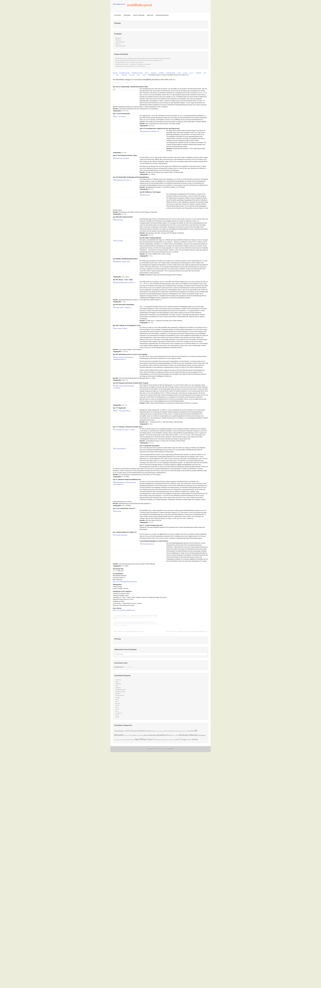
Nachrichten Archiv (118, 667)
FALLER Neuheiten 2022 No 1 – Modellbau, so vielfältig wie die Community (133, 64)
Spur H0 (185, 73)
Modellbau (161, 73)
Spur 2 (151, 623)
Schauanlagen (138, 623)
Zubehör (195, 739)
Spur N (179, 73)
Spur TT (192, 73)
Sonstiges (117, 697)
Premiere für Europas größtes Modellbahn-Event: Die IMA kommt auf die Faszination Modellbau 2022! (138, 60)
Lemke (134, 735)
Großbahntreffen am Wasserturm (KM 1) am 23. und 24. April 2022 (130, 66)
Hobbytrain (126, 735)
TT (122, 625)
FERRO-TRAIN (167, 731)
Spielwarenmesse (117, 739)
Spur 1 (117, 74)
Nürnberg (174, 735)
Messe (146, 73)
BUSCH (128, 731)
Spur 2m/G (132, 74)
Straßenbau (163, 739)
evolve (149, 748)
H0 (139, 622)
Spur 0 (138, 74)
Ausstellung (153, 73)
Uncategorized (118, 713)
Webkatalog (127, 15)
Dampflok (135, 731)
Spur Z (155, 617)
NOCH (170, 735)
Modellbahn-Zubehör (125, 73)
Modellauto (198, 73)
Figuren (173, 731)
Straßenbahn (158, 739)
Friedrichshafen (184, 731)
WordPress (170, 748)
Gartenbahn (124, 74)
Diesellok (141, 731)
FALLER (152, 731)
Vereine (144, 74)
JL (131, 82)
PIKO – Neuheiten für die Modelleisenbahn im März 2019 (129, 631)
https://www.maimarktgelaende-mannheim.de (125, 581)
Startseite (115, 73)
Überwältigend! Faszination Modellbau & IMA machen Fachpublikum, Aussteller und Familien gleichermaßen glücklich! (142, 58)
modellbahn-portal (139, 5)
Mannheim (148, 622)
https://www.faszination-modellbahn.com (124, 610)
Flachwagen (178, 731)
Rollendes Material (170, 73)
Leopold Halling (140, 735)
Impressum (150, 15)
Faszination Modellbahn (126, 622)
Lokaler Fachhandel (138, 15)
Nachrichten (117, 15)
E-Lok (147, 731)
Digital (117, 681)
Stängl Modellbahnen (170, 739)
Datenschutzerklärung (162, 15)
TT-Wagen (183, 739)
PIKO (177, 735)
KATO (130, 735)
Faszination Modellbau (159, 731)
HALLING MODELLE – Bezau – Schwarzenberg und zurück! (129, 62)
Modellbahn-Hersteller (137, 73)
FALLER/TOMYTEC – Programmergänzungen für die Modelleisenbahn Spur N (186, 631)
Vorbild (117, 717)
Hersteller (143, 622)
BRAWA (124, 731)
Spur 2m (133, 739)
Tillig (175, 739)
